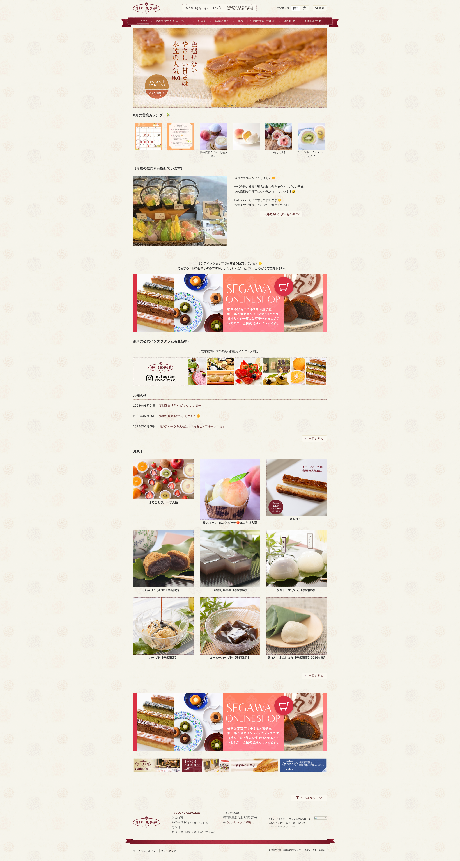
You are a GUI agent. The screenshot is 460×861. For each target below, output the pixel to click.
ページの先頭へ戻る (311, 798)
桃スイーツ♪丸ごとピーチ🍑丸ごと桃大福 (230, 522)
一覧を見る (316, 438)
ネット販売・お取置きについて (256, 21)
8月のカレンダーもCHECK (282, 214)
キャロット (296, 519)
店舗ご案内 (222, 21)
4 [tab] (235, 105)
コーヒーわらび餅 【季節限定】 (230, 657)
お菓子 (202, 21)
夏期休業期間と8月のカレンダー (180, 405)
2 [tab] (228, 105)
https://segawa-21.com (283, 826)
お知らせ (290, 21)
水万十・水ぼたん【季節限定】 (297, 590)
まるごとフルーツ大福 (163, 502)
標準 (296, 8)
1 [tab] (224, 105)
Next (321, 67)
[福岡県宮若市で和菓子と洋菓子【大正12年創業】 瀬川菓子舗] (146, 8)
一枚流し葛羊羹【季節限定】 (230, 590)
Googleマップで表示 (240, 822)
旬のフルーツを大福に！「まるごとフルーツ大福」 (192, 426)
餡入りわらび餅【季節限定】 (163, 590)
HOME (143, 21)
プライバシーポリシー (145, 850)
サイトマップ (168, 850)
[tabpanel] (230, 67)
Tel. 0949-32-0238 (186, 812)
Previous (138, 67)
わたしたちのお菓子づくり (172, 21)
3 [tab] (232, 105)
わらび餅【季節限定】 (163, 657)
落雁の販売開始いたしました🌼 (179, 416)
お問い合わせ (313, 21)
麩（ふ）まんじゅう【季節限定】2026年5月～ (297, 659)
